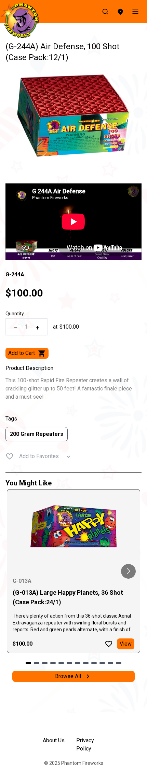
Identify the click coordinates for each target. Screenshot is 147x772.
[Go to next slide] (128, 571)
